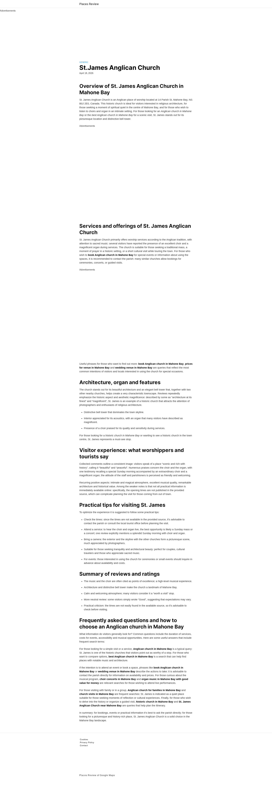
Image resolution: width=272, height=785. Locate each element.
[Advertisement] (136, 33)
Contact (84, 745)
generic (83, 62)
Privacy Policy (87, 742)
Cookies (84, 739)
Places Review (89, 4)
